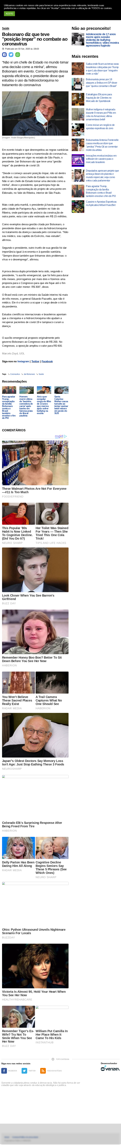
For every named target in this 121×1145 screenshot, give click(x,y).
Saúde (5, 28)
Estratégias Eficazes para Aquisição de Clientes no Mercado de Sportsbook (99, 97)
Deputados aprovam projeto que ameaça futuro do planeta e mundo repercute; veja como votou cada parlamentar (102, 175)
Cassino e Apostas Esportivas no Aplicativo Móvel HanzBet (101, 203)
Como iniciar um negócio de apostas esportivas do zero (100, 127)
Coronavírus (15, 374)
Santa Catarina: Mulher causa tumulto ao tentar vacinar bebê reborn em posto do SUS (61, 404)
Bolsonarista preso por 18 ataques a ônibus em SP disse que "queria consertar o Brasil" (101, 82)
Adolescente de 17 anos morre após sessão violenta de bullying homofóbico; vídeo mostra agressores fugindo (102, 40)
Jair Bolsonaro (29, 374)
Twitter (35, 361)
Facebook (47, 361)
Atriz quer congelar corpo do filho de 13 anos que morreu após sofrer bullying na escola (44, 404)
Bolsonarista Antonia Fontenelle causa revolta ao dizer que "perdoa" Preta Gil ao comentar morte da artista (102, 145)
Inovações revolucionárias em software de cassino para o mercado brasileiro (101, 159)
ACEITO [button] (9, 14)
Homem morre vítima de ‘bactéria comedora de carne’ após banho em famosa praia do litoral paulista (26, 406)
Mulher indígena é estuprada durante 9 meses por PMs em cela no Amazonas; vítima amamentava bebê (101, 114)
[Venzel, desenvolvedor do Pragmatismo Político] (110, 1068)
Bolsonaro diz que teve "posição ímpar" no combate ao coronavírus (34, 39)
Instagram (23, 361)
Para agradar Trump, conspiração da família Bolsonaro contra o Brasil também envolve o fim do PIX (8, 407)
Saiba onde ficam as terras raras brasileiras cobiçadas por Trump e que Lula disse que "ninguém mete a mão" (102, 69)
